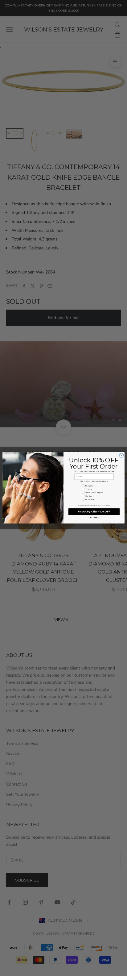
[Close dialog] (121, 455)
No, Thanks (94, 517)
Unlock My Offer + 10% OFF (94, 511)
